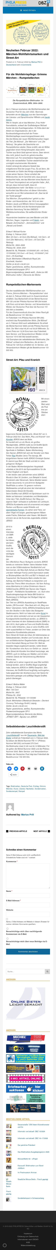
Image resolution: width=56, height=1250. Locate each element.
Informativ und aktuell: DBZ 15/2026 (31, 1131)
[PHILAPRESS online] (28, 3)
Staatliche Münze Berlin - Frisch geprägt (33, 1179)
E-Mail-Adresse (13, 900)
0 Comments (26, 64)
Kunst (43, 613)
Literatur (22, 788)
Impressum (28, 1233)
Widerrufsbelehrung (28, 1245)
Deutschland (11, 64)
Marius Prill (36, 62)
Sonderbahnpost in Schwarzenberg (31, 1198)
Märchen (25, 114)
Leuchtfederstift (13, 735)
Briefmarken (15, 786)
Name (9, 891)
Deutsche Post (26, 786)
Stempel (21, 791)
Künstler (9, 439)
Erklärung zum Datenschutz (28, 1236)
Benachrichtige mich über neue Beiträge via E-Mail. (26, 942)
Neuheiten (30, 788)
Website (9, 910)
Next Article (40, 831)
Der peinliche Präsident (26, 1145)
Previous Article (18, 831)
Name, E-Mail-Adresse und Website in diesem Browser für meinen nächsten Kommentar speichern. (27, 922)
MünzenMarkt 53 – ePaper (28, 1158)
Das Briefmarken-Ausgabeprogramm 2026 (33, 1152)
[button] (4, 1245)
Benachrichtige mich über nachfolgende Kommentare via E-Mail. (24, 932)
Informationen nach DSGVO (28, 1239)
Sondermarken (40, 788)
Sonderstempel (11, 791)
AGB (28, 1242)
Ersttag (36, 786)
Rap (13, 455)
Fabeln (36, 220)
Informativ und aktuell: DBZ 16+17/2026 (33, 1138)
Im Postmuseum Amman (27, 1172)
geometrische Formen (15, 509)
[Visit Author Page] (10, 807)
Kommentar (11, 861)
